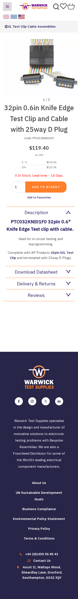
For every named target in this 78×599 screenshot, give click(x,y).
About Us (39, 483)
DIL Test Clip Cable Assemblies (31, 26)
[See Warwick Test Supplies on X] (46, 401)
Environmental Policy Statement (39, 519)
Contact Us (42, 560)
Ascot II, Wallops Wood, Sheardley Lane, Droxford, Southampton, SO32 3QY (41, 572)
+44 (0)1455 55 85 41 (41, 554)
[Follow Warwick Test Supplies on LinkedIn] (59, 401)
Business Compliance (39, 509)
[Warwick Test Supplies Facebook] (19, 401)
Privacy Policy (39, 528)
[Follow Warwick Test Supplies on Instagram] (32, 401)
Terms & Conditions (39, 538)
